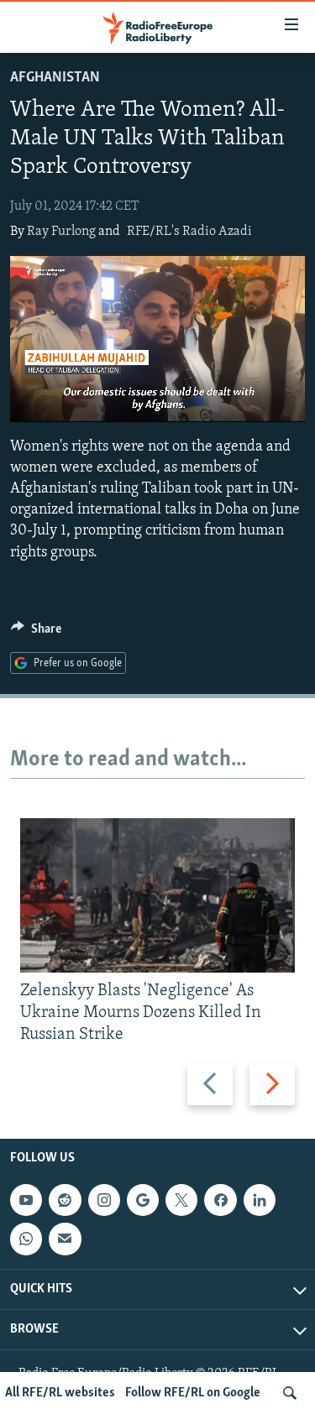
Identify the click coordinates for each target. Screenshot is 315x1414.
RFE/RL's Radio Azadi (189, 231)
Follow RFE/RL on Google (192, 1393)
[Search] (290, 1393)
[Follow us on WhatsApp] (26, 1239)
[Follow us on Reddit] (65, 1200)
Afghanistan (55, 78)
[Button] (36, 633)
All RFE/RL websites (60, 1393)
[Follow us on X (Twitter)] (181, 1200)
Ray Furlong (61, 231)
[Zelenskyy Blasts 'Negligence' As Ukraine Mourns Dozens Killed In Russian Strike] (157, 895)
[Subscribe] (65, 1239)
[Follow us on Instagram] (104, 1200)
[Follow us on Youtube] (26, 1200)
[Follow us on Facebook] (220, 1200)
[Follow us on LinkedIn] (260, 1200)
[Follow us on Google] (143, 1200)
